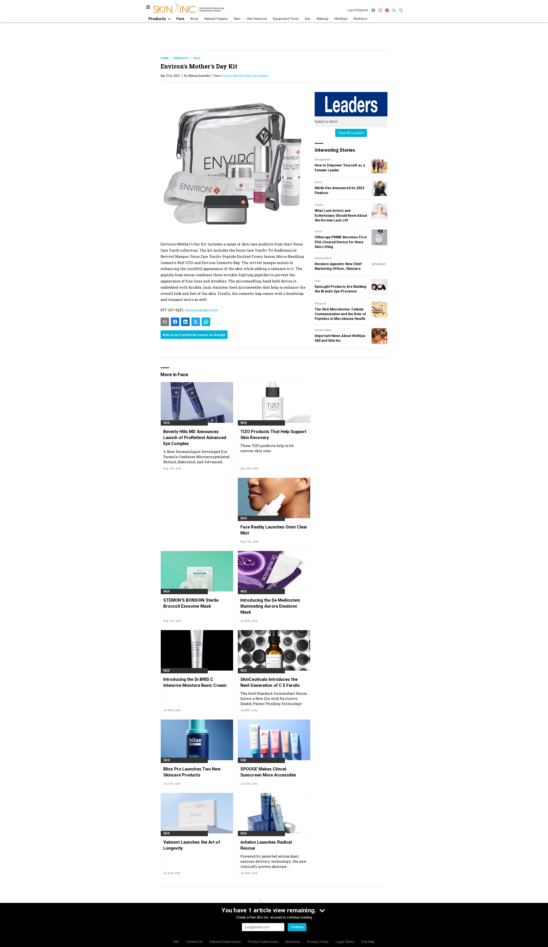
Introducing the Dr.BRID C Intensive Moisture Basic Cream (194, 682)
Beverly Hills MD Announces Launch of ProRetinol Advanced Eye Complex (194, 437)
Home (165, 58)
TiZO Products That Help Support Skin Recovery (273, 434)
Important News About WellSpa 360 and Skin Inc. (340, 338)
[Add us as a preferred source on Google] (206, 322)
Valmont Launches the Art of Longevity (191, 845)
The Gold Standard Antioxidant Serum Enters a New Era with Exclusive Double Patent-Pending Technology (273, 698)
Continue (297, 927)
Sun (243, 760)
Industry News (323, 258)
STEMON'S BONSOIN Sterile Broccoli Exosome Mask (191, 603)
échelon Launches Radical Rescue (266, 845)
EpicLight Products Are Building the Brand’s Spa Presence (340, 289)
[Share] (175, 322)
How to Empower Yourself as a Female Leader (340, 167)
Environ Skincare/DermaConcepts (245, 75)
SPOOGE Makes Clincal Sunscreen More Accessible (268, 772)
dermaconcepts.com (201, 310)
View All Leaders (351, 133)
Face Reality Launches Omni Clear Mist (273, 530)
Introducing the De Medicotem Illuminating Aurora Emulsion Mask (270, 606)
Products (181, 58)
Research (320, 303)
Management (323, 159)
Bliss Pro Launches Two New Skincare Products (192, 772)
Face (196, 58)
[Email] (165, 322)
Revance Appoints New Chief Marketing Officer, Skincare (338, 266)
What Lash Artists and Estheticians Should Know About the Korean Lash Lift (341, 215)
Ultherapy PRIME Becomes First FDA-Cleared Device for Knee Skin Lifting (341, 242)
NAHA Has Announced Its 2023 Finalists (339, 190)
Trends (319, 204)
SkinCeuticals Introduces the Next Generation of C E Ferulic (270, 682)
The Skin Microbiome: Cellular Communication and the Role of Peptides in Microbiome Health (340, 314)
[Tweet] (195, 322)
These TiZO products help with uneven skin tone (267, 448)
